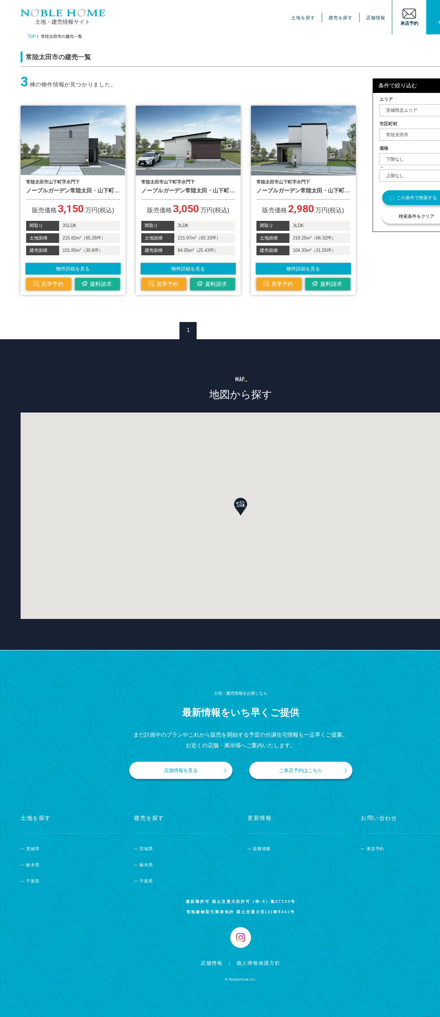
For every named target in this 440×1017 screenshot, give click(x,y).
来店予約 (375, 848)
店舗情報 (375, 17)
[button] (240, 507)
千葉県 (32, 881)
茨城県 (32, 848)
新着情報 (262, 848)
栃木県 (32, 865)
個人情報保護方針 (258, 963)
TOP (32, 36)
